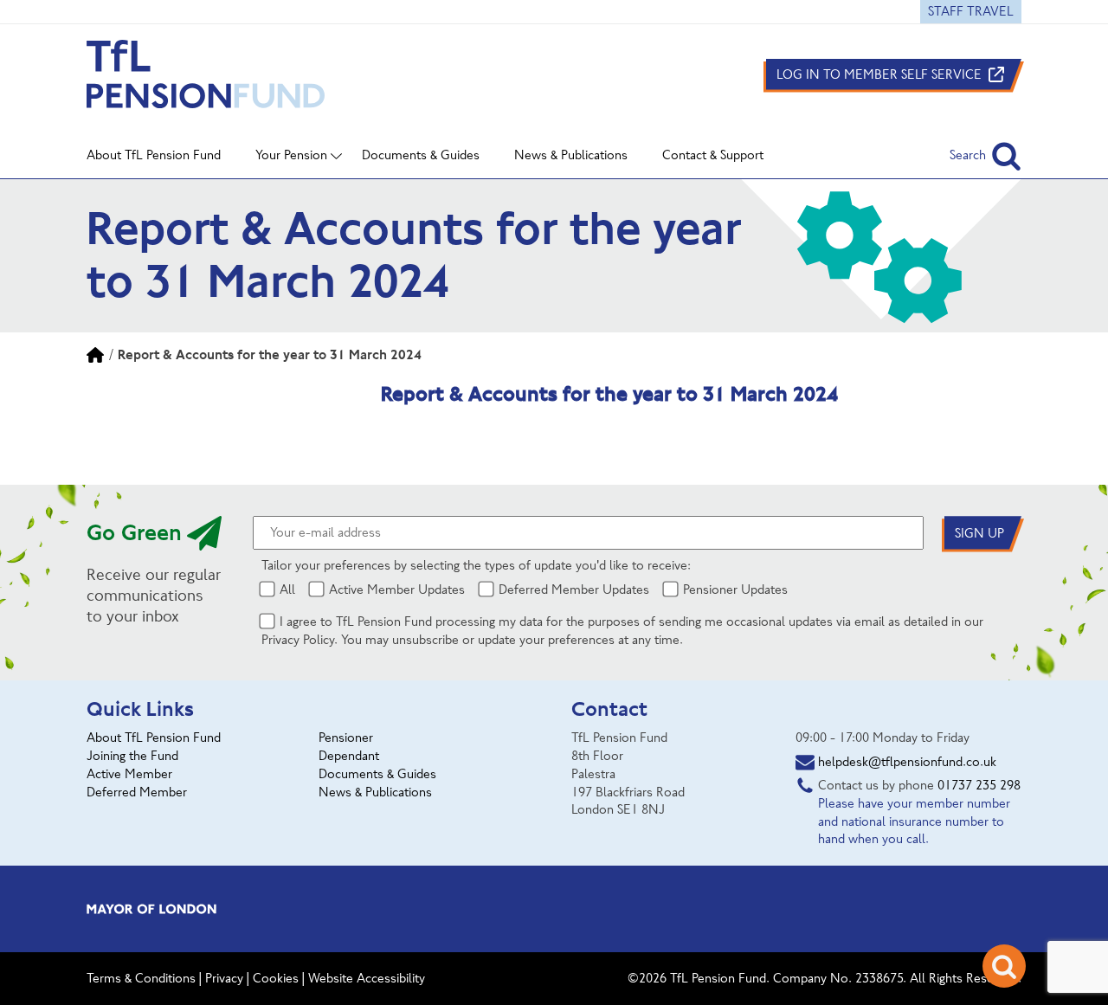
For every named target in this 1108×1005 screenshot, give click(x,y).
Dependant (349, 755)
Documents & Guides (377, 774)
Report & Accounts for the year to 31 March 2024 (270, 354)
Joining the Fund (132, 755)
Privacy (224, 978)
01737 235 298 (979, 785)
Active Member (129, 774)
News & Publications (375, 792)
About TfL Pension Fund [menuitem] (154, 155)
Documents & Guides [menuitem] (421, 155)
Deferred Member (137, 792)
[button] (985, 155)
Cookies (276, 978)
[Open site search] (1004, 966)
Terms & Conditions (141, 978)
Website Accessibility (366, 978)
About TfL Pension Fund (154, 737)
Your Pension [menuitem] (291, 155)
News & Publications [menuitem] (571, 155)
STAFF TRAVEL (971, 11)
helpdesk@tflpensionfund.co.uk (907, 761)
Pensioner (346, 737)
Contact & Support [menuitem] (712, 155)
